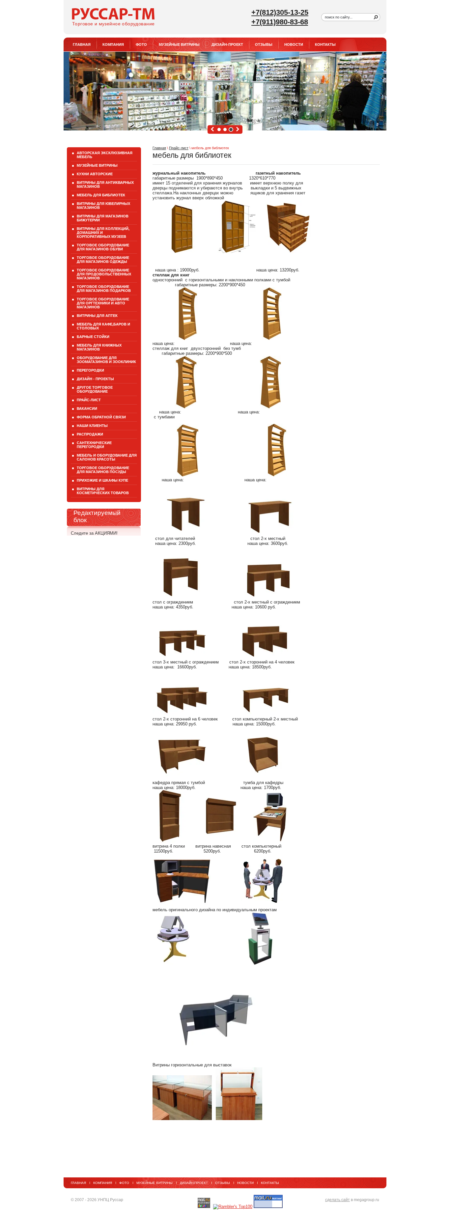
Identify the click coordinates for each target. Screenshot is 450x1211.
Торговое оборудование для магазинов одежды (103, 260)
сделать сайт (337, 1199)
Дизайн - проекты (95, 379)
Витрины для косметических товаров (103, 491)
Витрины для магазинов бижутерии (102, 218)
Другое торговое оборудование (95, 389)
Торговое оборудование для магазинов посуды (103, 470)
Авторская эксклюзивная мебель (104, 155)
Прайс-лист (178, 148)
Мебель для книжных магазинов (99, 347)
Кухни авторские (95, 174)
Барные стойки (93, 337)
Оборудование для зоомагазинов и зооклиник (106, 360)
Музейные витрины (179, 44)
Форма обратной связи (101, 417)
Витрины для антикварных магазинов (105, 184)
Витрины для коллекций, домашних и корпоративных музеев (103, 233)
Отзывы (263, 44)
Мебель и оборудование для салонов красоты (107, 457)
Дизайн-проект (227, 44)
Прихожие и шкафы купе (102, 480)
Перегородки (90, 370)
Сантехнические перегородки (94, 445)
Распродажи (90, 434)
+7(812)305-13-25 (279, 12)
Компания (113, 44)
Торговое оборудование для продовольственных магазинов (104, 274)
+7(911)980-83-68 (279, 22)
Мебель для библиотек (101, 195)
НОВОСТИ (293, 44)
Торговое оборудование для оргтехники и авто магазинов (103, 303)
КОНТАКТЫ (325, 44)
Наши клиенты (92, 426)
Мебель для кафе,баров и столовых (103, 326)
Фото (141, 44)
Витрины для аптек (97, 316)
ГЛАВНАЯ (82, 44)
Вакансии (87, 408)
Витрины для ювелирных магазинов (103, 206)
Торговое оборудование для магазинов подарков (104, 289)
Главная (159, 148)
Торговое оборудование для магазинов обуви (103, 247)
